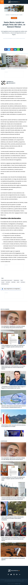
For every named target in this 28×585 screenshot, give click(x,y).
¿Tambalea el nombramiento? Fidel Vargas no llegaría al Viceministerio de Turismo (13, 387)
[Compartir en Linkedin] (15, 49)
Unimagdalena (16, 280)
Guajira (2, 282)
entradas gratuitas (5, 283)
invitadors (8, 282)
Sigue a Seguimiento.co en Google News (12, 288)
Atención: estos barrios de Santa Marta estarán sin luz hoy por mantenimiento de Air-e (13, 406)
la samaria (6, 309)
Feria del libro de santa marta (6, 280)
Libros (18, 282)
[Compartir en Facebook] (5, 49)
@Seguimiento (11, 83)
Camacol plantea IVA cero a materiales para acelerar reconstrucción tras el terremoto (13, 498)
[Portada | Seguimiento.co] (14, 570)
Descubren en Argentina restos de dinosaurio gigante (13, 558)
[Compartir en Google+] (12, 49)
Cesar (22, 280)
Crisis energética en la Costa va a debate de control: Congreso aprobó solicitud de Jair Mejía (13, 347)
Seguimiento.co (10, 81)
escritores (13, 282)
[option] (14, 61)
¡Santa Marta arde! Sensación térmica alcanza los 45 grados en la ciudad (13, 425)
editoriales (23, 282)
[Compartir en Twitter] (8, 49)
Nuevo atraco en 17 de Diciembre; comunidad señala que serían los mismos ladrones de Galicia (13, 367)
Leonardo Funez (17, 583)
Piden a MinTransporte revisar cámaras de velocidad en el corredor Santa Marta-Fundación (12, 518)
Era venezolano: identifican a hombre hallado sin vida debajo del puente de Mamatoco (13, 326)
